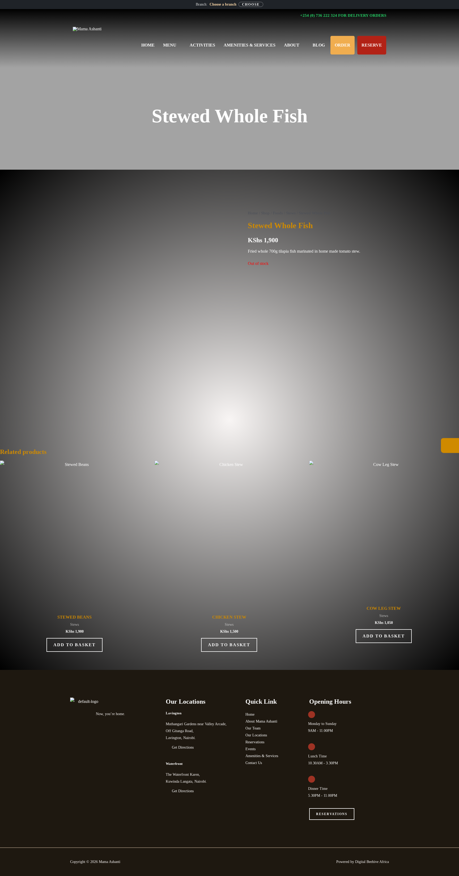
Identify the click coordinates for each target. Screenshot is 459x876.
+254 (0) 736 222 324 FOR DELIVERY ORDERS (342, 15)
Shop (265, 213)
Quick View (74, 605)
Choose (251, 4)
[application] (178, 45)
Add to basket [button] (74, 645)
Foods (278, 213)
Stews (291, 213)
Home (253, 213)
